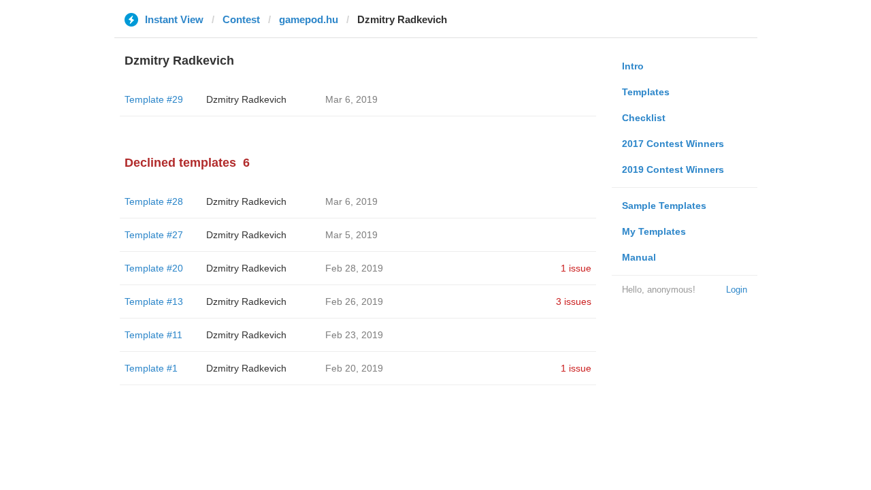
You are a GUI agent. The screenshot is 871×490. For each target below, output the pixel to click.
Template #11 (153, 334)
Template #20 (154, 268)
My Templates (654, 231)
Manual (639, 257)
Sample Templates (664, 205)
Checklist (643, 117)
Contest (241, 19)
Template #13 (154, 301)
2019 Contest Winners (673, 169)
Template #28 (154, 201)
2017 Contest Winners (673, 143)
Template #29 (154, 99)
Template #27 (154, 234)
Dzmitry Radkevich (246, 99)
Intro (633, 66)
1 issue (576, 268)
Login (736, 289)
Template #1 (151, 368)
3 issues (573, 301)
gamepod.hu (308, 19)
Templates (646, 91)
